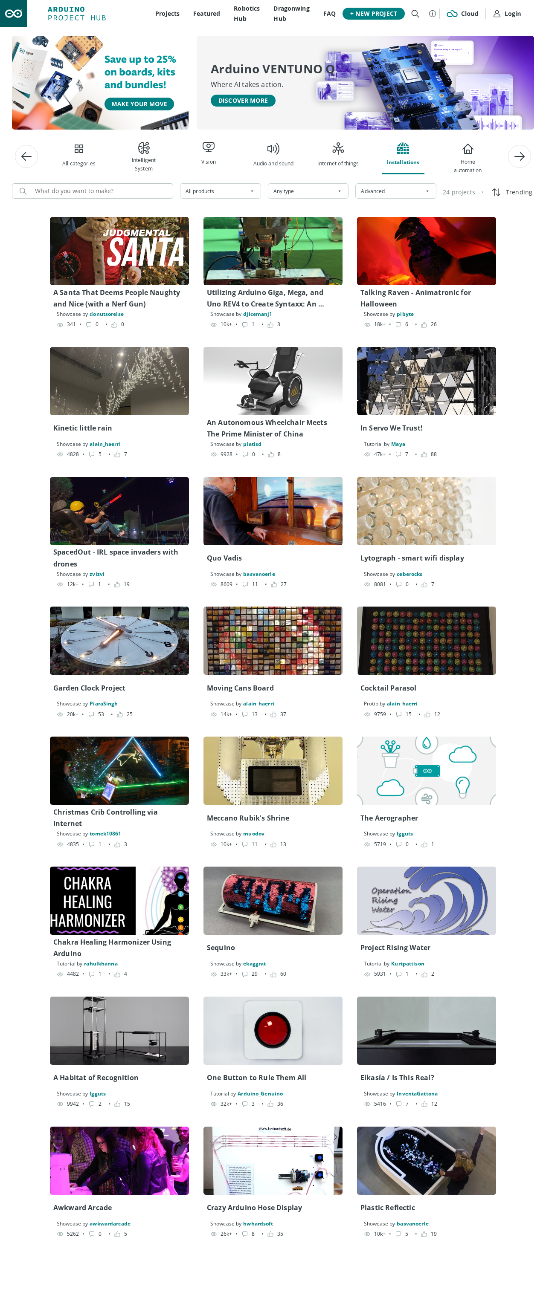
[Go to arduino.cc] (13, 13)
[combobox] (220, 191)
